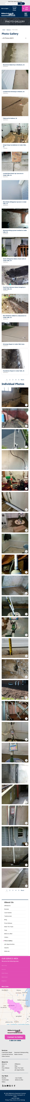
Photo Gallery (8, 940)
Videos (6, 937)
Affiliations (7, 905)
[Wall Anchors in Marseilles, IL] (15, 794)
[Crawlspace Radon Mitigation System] (15, 564)
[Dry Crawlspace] (15, 627)
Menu (25, 15)
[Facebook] (15, 1086)
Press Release (8, 923)
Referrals (7, 951)
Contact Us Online (15, 1037)
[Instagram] (12, 1086)
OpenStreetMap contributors (24, 1024)
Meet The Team (8, 926)
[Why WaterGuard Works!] (15, 669)
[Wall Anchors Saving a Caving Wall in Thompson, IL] (15, 773)
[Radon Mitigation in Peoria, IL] (15, 439)
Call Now (26, 8)
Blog (5, 919)
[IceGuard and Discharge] (15, 690)
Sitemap (22, 1100)
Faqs (5, 930)
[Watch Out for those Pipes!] (15, 857)
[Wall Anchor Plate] (15, 815)
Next (22, 380)
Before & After (8, 933)
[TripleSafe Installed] (15, 731)
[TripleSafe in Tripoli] (15, 522)
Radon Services (18, 1054)
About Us (9, 902)
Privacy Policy (8, 1100)
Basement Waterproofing (21, 1052)
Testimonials (8, 916)
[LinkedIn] (5, 1086)
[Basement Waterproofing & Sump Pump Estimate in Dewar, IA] (15, 418)
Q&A (3, 1066)
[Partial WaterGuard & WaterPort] (15, 502)
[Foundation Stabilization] (15, 397)
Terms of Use (16, 1100)
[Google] (10, 1086)
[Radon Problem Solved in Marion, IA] (15, 836)
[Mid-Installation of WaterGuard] (15, 585)
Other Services (6, 1056)
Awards (6, 947)
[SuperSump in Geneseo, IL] (15, 752)
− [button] (27, 1021)
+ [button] (27, 1019)
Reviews (6, 909)
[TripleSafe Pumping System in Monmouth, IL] (15, 606)
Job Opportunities (9, 944)
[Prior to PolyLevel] (15, 648)
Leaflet (8, 1024)
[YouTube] (8, 1086)
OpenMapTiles (14, 1024)
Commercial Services (7, 1054)
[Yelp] (3, 1086)
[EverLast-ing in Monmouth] (15, 543)
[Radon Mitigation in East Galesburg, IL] (15, 460)
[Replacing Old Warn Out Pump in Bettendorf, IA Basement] (15, 481)
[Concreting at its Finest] (15, 878)
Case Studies (8, 912)
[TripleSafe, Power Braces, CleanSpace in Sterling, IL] (15, 711)
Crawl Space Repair (7, 1052)
